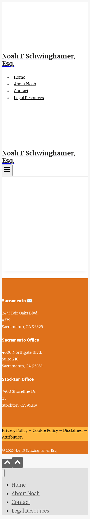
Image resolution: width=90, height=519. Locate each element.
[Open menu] (7, 170)
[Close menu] (3, 473)
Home (19, 76)
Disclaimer (73, 430)
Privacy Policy (15, 430)
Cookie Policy (45, 430)
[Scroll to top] (7, 463)
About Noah (25, 83)
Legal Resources (29, 97)
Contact (21, 90)
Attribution (12, 437)
